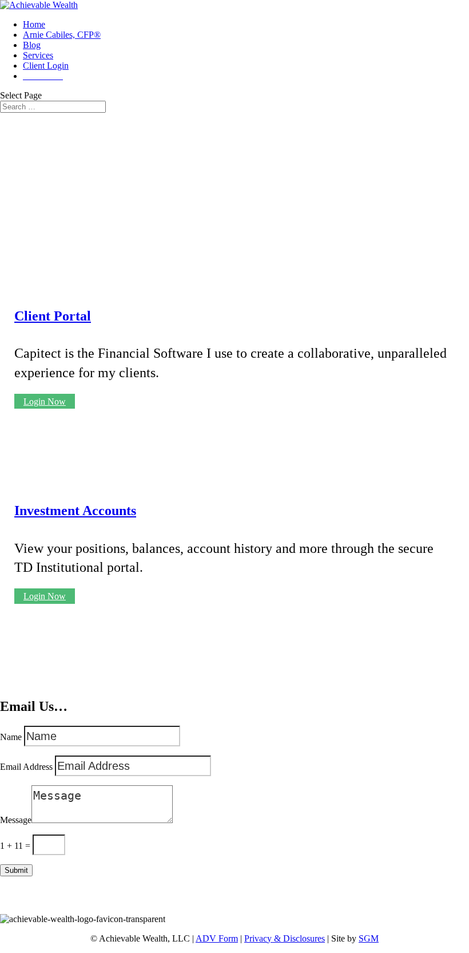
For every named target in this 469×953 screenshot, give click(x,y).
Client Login (46, 65)
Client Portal (52, 316)
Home (34, 24)
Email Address (26, 767)
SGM (369, 938)
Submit (16, 870)
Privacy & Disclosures (284, 938)
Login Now (44, 401)
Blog (32, 45)
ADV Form (217, 938)
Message (15, 820)
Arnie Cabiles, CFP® (62, 34)
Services (38, 55)
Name (11, 737)
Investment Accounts (75, 510)
